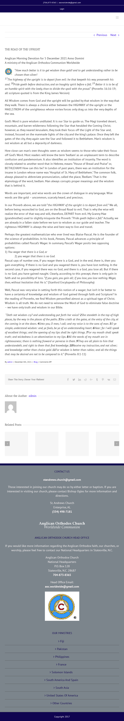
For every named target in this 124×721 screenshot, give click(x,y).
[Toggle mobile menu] (117, 17)
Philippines (62, 657)
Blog (35, 362)
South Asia (62, 688)
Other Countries (62, 703)
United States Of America (62, 695)
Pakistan (62, 649)
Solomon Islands (62, 672)
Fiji (62, 641)
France (62, 664)
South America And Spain (62, 680)
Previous (102, 35)
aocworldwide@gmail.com (70, 2)
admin (10, 362)
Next (113, 35)
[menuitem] (62, 8)
